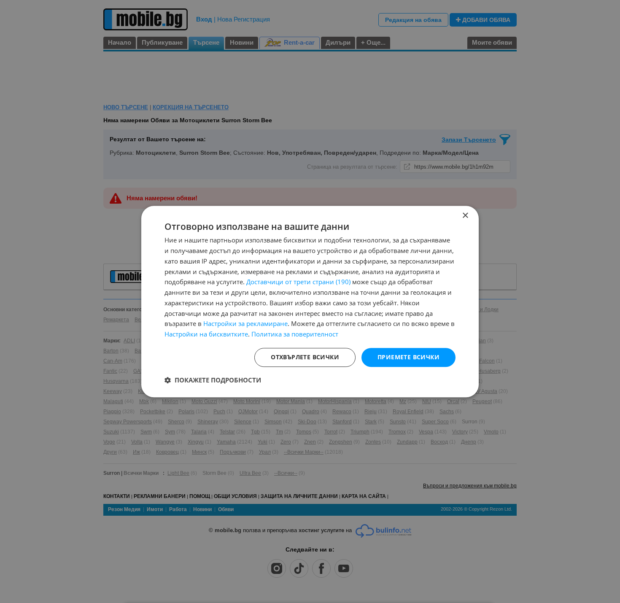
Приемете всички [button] (408, 357)
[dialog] (310, 301)
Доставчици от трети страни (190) (298, 282)
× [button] (465, 216)
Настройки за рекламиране (245, 324)
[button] (212, 380)
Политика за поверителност (294, 334)
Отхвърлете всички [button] (305, 357)
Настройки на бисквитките (206, 334)
